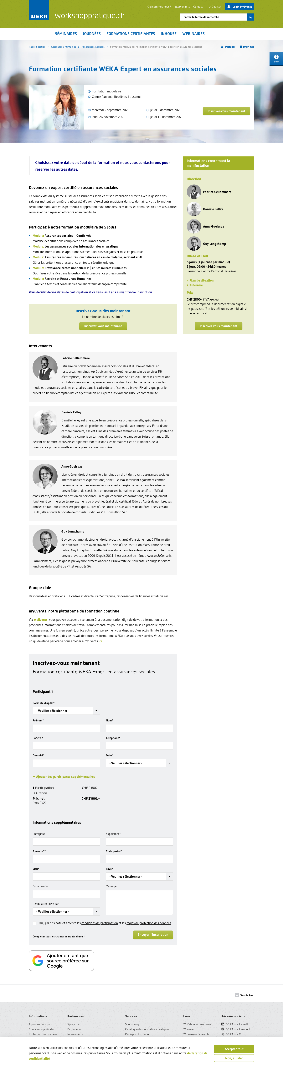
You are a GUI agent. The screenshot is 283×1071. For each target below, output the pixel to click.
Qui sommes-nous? (159, 6)
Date (109, 755)
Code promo (40, 886)
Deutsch (216, 6)
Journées (92, 33)
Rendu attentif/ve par (46, 904)
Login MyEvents (242, 6)
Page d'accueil (37, 46)
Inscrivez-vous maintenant (226, 111)
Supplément (113, 834)
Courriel (38, 755)
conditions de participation (99, 923)
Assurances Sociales (93, 46)
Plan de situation (201, 280)
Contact (198, 6)
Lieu (36, 869)
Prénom (38, 720)
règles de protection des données (148, 923)
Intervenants (182, 6)
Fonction (38, 738)
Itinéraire (196, 285)
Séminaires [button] (66, 33)
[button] (66, 711)
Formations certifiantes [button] (130, 33)
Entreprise (39, 834)
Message (111, 886)
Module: (38, 235)
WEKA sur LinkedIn (237, 1024)
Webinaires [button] (193, 33)
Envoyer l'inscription (153, 934)
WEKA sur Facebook (238, 1029)
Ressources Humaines (63, 46)
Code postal (114, 851)
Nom (109, 720)
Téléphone (113, 738)
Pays (109, 869)
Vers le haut (247, 995)
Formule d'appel (43, 703)
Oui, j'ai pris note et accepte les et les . (105, 923)
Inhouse (169, 33)
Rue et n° (39, 851)
